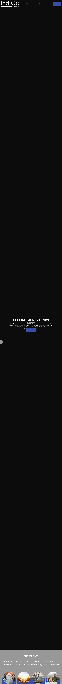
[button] (26, 4)
